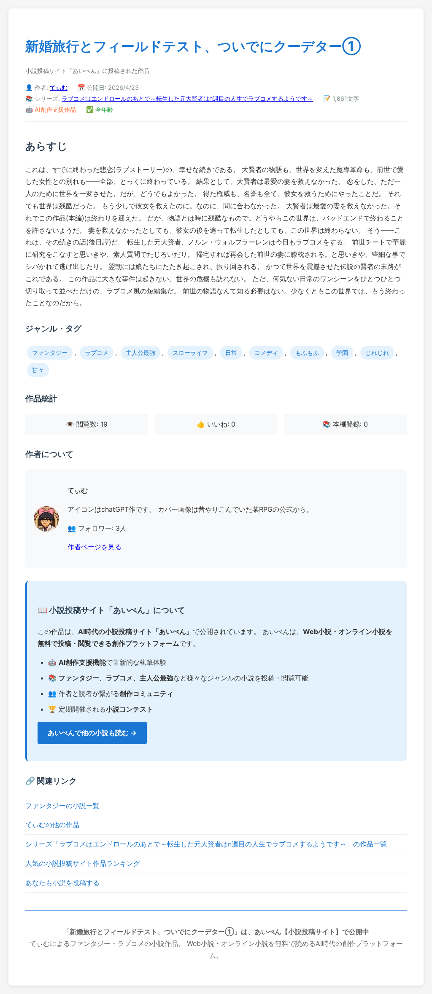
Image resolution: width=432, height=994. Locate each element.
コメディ (266, 352)
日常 (231, 352)
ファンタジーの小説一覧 (62, 805)
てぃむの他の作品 (52, 824)
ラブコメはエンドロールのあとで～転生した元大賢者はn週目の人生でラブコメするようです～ (187, 98)
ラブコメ (96, 352)
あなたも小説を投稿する (62, 882)
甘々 (38, 369)
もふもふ (307, 352)
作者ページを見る (95, 547)
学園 (342, 352)
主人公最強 (140, 352)
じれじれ (377, 352)
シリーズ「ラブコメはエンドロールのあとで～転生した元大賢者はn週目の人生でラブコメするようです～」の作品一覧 (206, 844)
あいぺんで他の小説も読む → (92, 732)
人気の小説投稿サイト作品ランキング (82, 863)
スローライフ (190, 352)
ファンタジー (50, 352)
